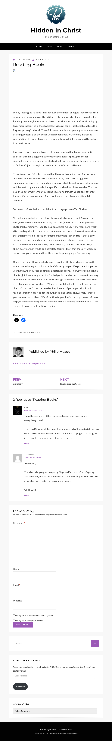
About (60, 46)
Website (17, 600)
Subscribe (20, 686)
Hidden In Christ (56, 30)
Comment (19, 522)
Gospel (49, 46)
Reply (26, 444)
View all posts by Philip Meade (29, 363)
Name (17, 569)
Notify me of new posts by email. (29, 620)
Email (16, 584)
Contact (71, 46)
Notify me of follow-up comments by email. (34, 615)
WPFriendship (54, 733)
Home (39, 46)
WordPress (73, 733)
